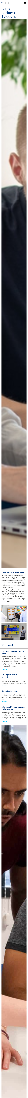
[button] (25, 3)
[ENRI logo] (5, 3)
